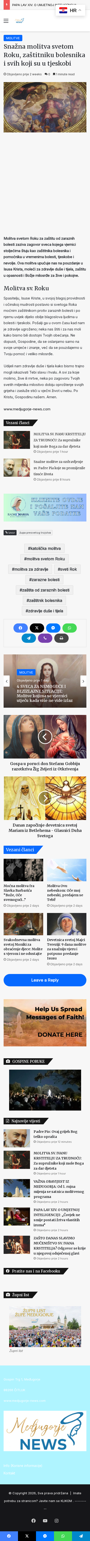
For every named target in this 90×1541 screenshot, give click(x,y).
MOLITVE (13, 38)
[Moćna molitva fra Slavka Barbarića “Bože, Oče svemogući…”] (23, 870)
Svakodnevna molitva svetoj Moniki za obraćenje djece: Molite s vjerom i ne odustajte (23, 947)
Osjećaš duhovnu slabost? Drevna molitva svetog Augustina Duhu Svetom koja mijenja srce (45, 693)
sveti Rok (68, 569)
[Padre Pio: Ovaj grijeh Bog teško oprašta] (17, 1138)
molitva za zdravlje (31, 569)
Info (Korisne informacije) (23, 1466)
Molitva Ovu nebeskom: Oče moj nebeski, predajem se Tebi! (65, 893)
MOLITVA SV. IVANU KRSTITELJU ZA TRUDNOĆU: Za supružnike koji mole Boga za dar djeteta (60, 440)
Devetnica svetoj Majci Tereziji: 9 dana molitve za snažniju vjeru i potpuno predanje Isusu (66, 949)
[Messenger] (53, 628)
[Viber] (45, 638)
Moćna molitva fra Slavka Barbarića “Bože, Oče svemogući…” (19, 893)
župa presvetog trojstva (35, 532)
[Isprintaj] (61, 638)
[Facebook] (20, 628)
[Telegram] (29, 638)
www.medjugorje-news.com (27, 409)
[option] (45, 681)
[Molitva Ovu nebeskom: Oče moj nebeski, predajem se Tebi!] (67, 870)
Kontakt (9, 1473)
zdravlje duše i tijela (45, 610)
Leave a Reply (45, 980)
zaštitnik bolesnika (45, 600)
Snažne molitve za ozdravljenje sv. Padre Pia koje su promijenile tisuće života (59, 468)
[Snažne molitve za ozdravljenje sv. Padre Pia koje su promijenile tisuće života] (17, 468)
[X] (37, 628)
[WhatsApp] (69, 628)
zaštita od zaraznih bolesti (45, 590)
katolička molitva (45, 548)
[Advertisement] (45, 182)
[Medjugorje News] (19, 20)
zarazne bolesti (46, 579)
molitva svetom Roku (46, 558)
